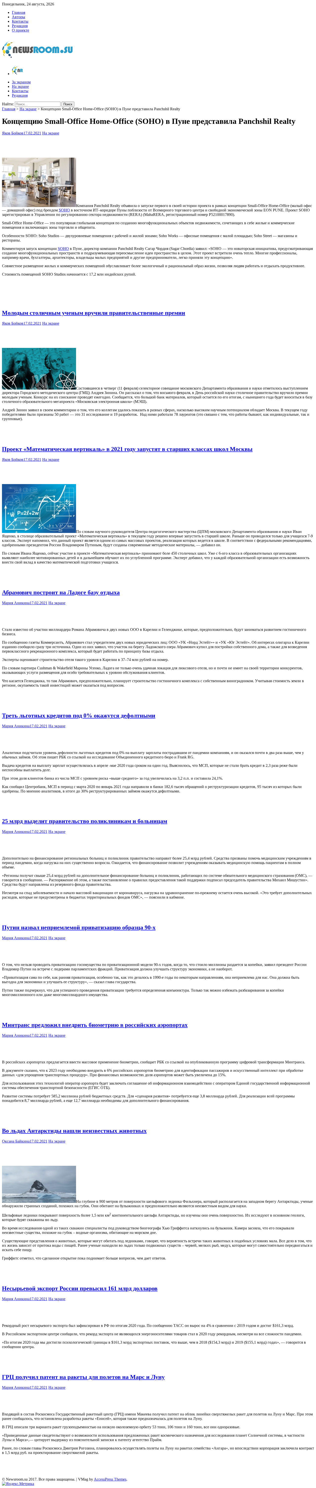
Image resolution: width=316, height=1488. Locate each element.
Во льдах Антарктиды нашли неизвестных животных (74, 1131)
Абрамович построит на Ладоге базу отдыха (61, 592)
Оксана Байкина (16, 1141)
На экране (20, 86)
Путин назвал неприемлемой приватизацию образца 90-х (79, 927)
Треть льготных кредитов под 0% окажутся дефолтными (78, 715)
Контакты (20, 21)
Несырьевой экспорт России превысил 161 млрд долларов (80, 1288)
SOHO (64, 210)
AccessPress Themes (110, 1479)
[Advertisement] (158, 145)
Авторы (18, 17)
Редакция (20, 26)
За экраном (21, 82)
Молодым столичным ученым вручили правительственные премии (93, 313)
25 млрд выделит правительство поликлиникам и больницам (84, 821)
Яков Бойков (12, 133)
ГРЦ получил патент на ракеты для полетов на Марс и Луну (83, 1377)
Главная (18, 12)
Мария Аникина (16, 603)
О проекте (20, 30)
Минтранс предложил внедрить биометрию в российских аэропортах (95, 1025)
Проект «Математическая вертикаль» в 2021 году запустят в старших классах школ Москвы (127, 449)
